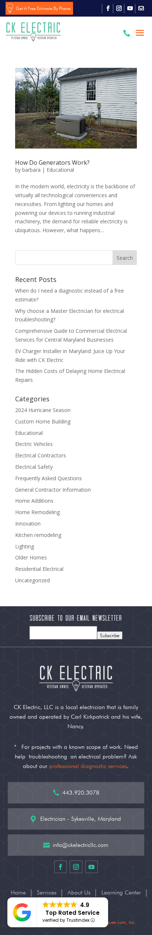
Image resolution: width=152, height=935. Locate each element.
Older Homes (31, 557)
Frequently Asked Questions (48, 478)
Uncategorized (32, 580)
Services (46, 893)
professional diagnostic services (88, 766)
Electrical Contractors (40, 455)
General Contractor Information (53, 489)
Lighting (24, 546)
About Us (79, 893)
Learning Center (121, 893)
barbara (31, 169)
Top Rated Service (72, 913)
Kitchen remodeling (38, 534)
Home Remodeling (37, 512)
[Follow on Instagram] (118, 8)
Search (125, 257)
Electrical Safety (34, 466)
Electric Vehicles (34, 443)
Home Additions (34, 500)
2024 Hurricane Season (42, 410)
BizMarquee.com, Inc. (114, 922)
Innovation (28, 523)
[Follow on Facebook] (107, 8)
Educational (60, 169)
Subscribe (110, 635)
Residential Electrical (39, 568)
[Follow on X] (140, 8)
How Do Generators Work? (52, 162)
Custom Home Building (42, 421)
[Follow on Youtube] (129, 8)
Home (18, 893)
